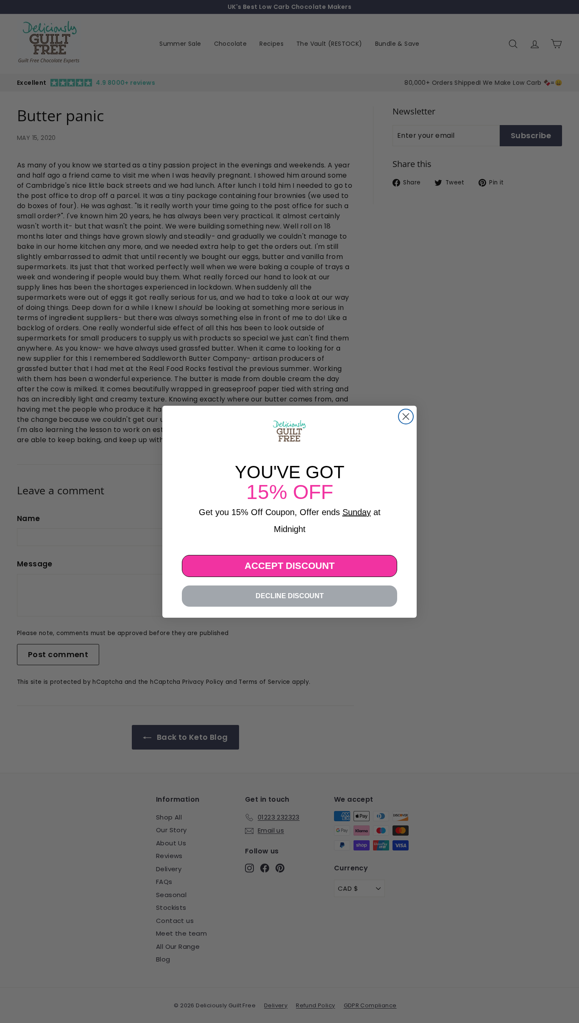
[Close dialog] (405, 416)
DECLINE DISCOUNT (290, 595)
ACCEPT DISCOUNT (289, 565)
